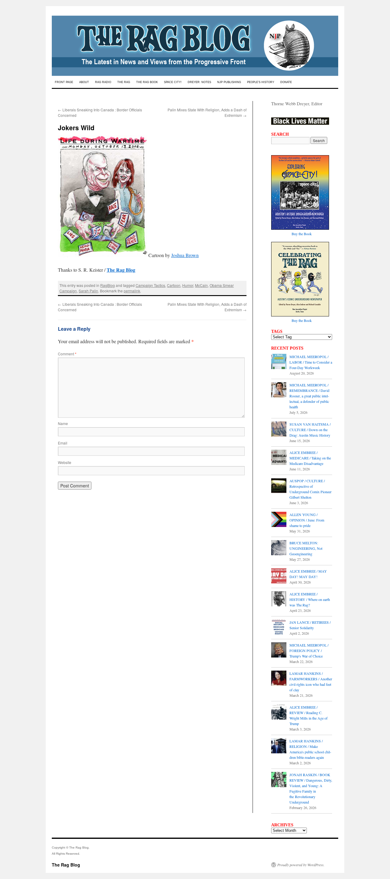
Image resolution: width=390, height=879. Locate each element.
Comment (67, 353)
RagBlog (107, 285)
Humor (187, 285)
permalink (132, 290)
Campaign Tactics (150, 285)
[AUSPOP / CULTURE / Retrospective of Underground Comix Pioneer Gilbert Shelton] (278, 486)
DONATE (286, 82)
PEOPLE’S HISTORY (260, 82)
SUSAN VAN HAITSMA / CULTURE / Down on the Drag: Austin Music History (310, 430)
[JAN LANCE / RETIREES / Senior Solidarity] (278, 627)
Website (64, 462)
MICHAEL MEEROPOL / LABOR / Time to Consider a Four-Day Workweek (310, 362)
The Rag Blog (66, 865)
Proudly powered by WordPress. (300, 864)
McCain (201, 285)
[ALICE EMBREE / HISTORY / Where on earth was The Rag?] (278, 599)
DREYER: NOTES (199, 82)
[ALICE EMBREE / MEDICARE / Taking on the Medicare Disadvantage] (278, 458)
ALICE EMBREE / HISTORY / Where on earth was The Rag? (309, 599)
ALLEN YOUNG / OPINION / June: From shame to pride (306, 520)
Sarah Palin (88, 290)
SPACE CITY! (173, 82)
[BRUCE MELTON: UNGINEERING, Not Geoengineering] (278, 548)
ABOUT (84, 82)
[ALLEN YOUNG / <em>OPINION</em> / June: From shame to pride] (278, 520)
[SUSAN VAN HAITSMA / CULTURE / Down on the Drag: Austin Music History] (278, 429)
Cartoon (173, 285)
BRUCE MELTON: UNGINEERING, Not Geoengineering (305, 548)
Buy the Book (302, 233)
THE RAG (123, 82)
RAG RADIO (103, 82)
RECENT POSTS (287, 348)
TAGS (276, 331)
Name (63, 423)
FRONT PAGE (64, 82)
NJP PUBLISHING (229, 82)
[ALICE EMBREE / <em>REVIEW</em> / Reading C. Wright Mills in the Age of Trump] (278, 712)
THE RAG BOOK (147, 82)
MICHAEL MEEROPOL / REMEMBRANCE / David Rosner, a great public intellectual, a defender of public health (309, 395)
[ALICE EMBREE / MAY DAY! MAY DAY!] (278, 576)
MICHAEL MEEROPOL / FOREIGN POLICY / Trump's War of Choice (308, 650)
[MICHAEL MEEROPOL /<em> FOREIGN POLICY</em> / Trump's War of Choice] (278, 650)
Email (62, 442)
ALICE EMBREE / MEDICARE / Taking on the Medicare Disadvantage (310, 458)
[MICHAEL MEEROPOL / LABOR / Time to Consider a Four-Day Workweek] (278, 362)
